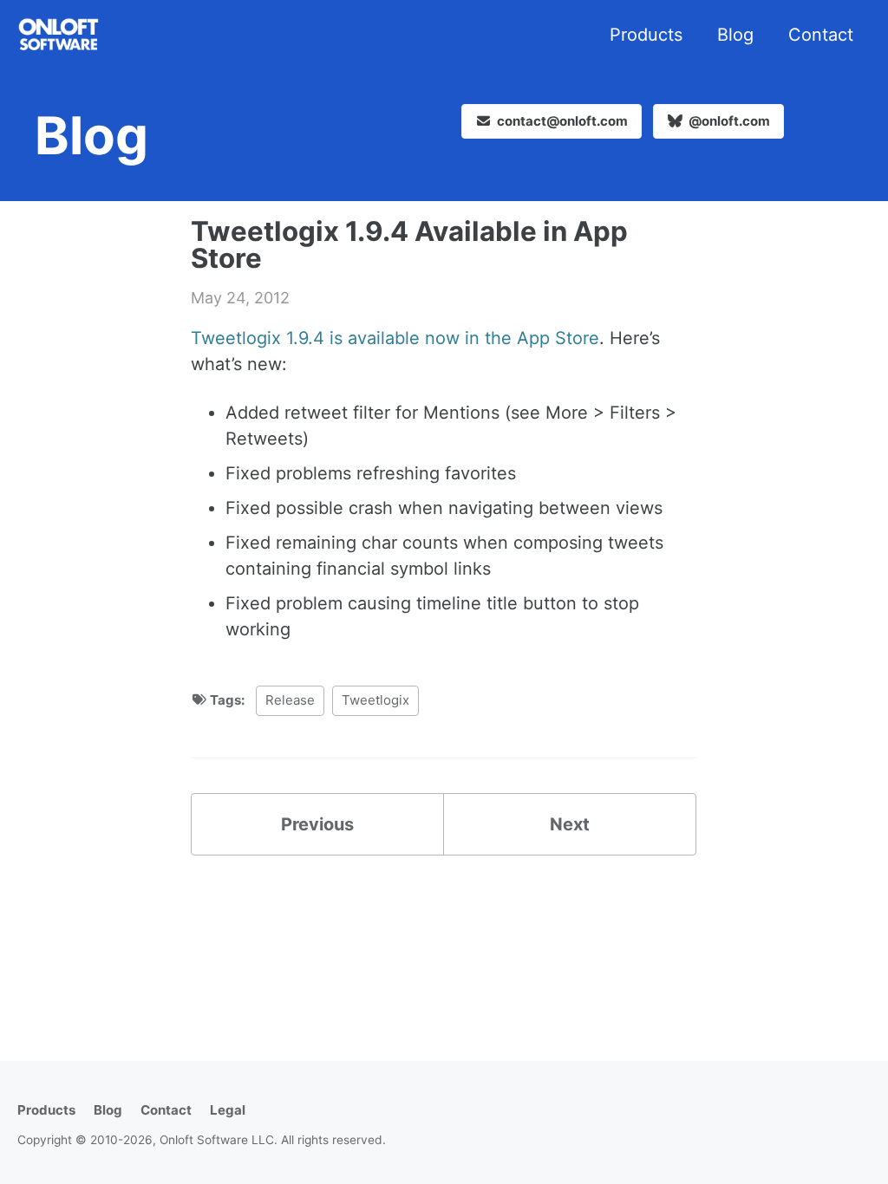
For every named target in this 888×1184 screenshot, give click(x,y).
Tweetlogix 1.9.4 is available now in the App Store (395, 338)
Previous (317, 824)
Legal (227, 1110)
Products (646, 34)
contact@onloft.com (562, 121)
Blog (735, 34)
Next (570, 824)
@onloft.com (728, 121)
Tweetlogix (375, 700)
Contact (820, 34)
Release (290, 700)
